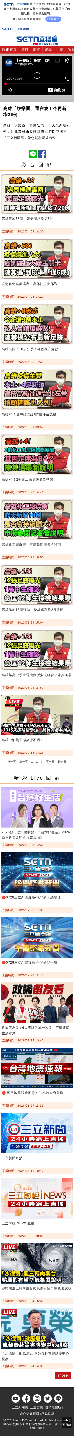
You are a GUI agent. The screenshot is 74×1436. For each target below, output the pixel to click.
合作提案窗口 (29, 1413)
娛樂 (48, 50)
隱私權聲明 (53, 1407)
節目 (25, 50)
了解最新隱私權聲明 (28, 19)
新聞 (36, 50)
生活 (60, 50)
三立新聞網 (20, 1407)
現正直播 (9, 50)
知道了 (55, 19)
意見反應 (47, 1413)
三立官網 (36, 1407)
